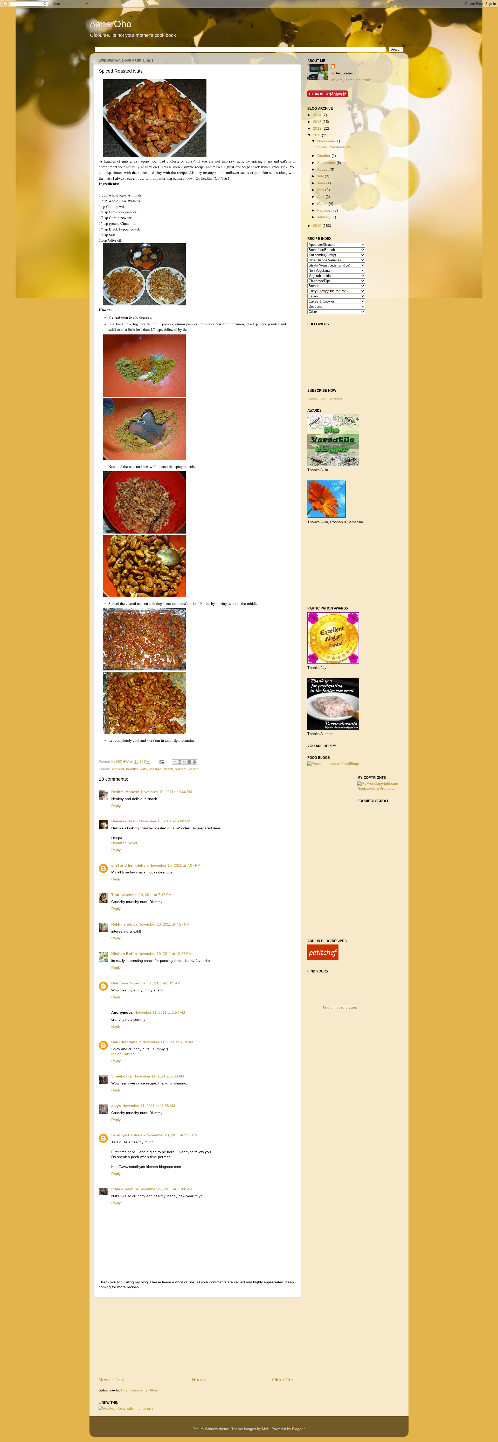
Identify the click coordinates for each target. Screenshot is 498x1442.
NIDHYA (123, 762)
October (324, 156)
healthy (132, 769)
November (326, 141)
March (323, 204)
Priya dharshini (124, 1189)
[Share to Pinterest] (194, 762)
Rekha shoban (124, 924)
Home (198, 1379)
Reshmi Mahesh (125, 792)
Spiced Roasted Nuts (333, 147)
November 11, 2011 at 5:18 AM (167, 1042)
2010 (317, 226)
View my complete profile (351, 80)
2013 (317, 122)
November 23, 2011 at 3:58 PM (172, 1135)
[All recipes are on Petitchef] (322, 959)
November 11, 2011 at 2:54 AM (159, 1012)
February (325, 210)
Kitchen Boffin (124, 954)
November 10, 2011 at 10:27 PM (165, 954)
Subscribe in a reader (326, 398)
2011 (317, 135)
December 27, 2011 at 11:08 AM (166, 1189)
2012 (317, 128)
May (321, 190)
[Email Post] (161, 762)
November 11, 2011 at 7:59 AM (158, 1076)
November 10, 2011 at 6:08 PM (164, 821)
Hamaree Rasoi (124, 821)
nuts (143, 769)
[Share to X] (184, 762)
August (323, 169)
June (321, 183)
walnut (193, 769)
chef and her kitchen (129, 865)
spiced (180, 769)
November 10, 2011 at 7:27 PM (164, 924)
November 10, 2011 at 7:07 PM (174, 865)
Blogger (298, 1429)
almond (118, 769)
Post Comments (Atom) (140, 1390)
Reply (116, 806)
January (324, 217)
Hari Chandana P (126, 1042)
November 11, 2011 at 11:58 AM (148, 1106)
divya (116, 1106)
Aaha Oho (110, 24)
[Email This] (174, 762)
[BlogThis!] (179, 762)
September (326, 163)
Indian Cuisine (123, 1054)
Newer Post (112, 1379)
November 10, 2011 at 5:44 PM (166, 792)
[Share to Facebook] (189, 762)
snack (168, 769)
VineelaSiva (121, 1076)
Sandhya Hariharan (128, 1135)
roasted (155, 769)
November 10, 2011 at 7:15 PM (146, 895)
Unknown (119, 983)
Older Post (284, 1379)
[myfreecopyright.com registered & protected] (378, 788)
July (321, 176)
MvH (265, 1429)
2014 (317, 115)
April (321, 197)
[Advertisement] (197, 1337)
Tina (115, 895)
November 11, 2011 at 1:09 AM (155, 983)
